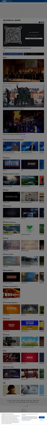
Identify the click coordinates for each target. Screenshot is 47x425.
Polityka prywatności (9, 423)
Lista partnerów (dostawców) (26, 420)
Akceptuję (41, 417)
